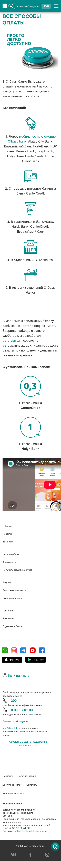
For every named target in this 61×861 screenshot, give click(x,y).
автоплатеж (12, 340)
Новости (7, 533)
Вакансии (8, 541)
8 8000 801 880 (23, 709)
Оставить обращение (15, 721)
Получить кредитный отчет (17, 569)
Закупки (7, 582)
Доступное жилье (12, 784)
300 (14, 700)
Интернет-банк (11, 554)
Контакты (8, 610)
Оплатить (31, 784)
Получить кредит (27, 775)
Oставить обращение (27, 6)
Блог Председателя (13, 793)
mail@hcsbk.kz (11, 728)
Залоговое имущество (15, 590)
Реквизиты (8, 618)
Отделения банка (12, 626)
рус (46, 5)
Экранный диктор (12, 598)
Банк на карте (18, 675)
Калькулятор (9, 562)
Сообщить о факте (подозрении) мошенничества (28, 743)
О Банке (7, 526)
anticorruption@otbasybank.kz (31, 831)
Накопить (8, 775)
